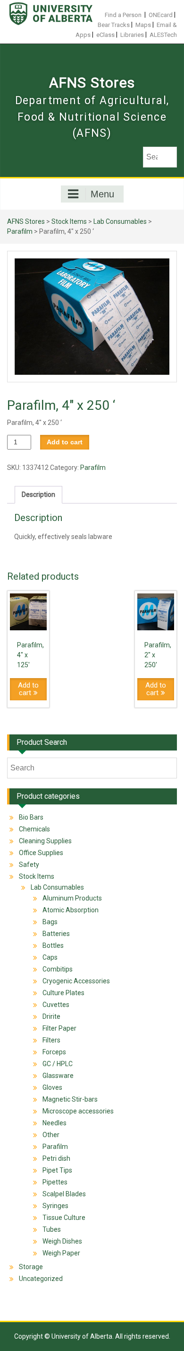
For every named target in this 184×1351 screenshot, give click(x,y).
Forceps (54, 1052)
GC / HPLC (57, 1064)
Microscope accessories (78, 1111)
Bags (50, 922)
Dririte (51, 1016)
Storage (31, 1267)
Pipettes (54, 1182)
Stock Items (69, 221)
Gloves (52, 1087)
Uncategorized (41, 1278)
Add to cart (65, 442)
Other (50, 1135)
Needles (54, 1123)
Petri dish (56, 1158)
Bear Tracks (114, 24)
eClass (105, 34)
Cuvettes (55, 1004)
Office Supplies (41, 853)
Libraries (132, 34)
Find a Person (123, 14)
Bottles (53, 945)
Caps (50, 957)
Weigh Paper (61, 1253)
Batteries (56, 933)
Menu (102, 194)
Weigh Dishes (62, 1241)
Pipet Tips (57, 1170)
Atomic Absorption (70, 910)
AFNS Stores (92, 82)
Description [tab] (38, 494)
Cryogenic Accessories (76, 981)
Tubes (51, 1229)
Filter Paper (59, 1028)
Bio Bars (31, 817)
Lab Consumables (120, 221)
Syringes (55, 1206)
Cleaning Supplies (45, 841)
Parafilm (20, 231)
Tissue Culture (63, 1217)
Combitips (57, 969)
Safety (29, 864)
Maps (143, 24)
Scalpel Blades (64, 1194)
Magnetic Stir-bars (70, 1099)
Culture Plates (63, 993)
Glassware (58, 1075)
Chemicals (34, 829)
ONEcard (161, 14)
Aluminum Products (72, 898)
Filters (51, 1040)
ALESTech (163, 34)
